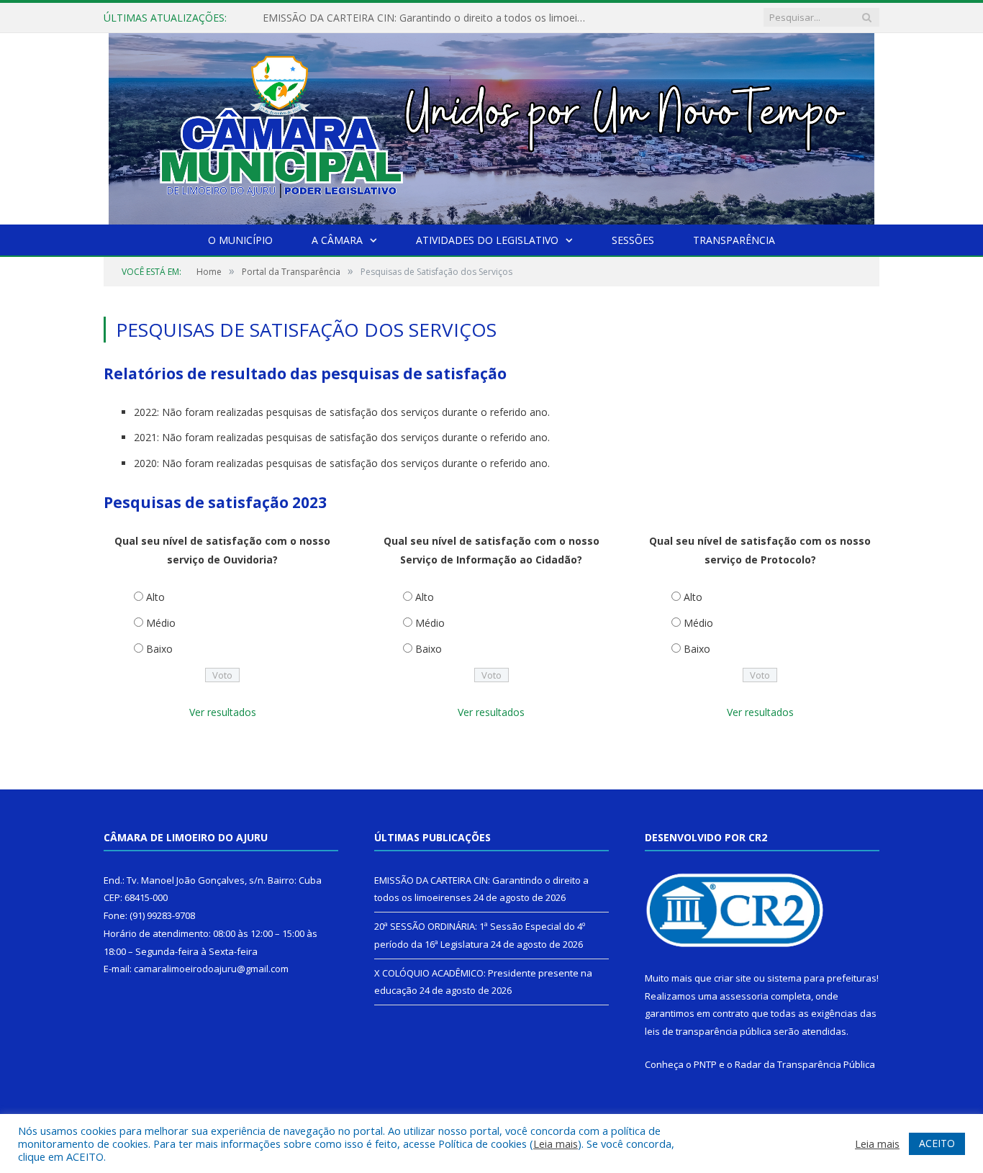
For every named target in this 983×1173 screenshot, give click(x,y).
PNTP (705, 1064)
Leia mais (555, 1143)
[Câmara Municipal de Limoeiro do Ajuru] (491, 125)
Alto (155, 597)
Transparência (734, 240)
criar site (732, 978)
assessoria (744, 995)
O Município (240, 240)
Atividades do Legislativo (487, 240)
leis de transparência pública (708, 1031)
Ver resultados (222, 712)
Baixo (159, 649)
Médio (161, 623)
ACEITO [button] (937, 1143)
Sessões (633, 240)
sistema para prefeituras (821, 978)
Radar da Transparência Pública (805, 1064)
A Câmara (337, 240)
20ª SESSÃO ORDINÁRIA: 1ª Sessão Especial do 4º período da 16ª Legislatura (428, 18)
